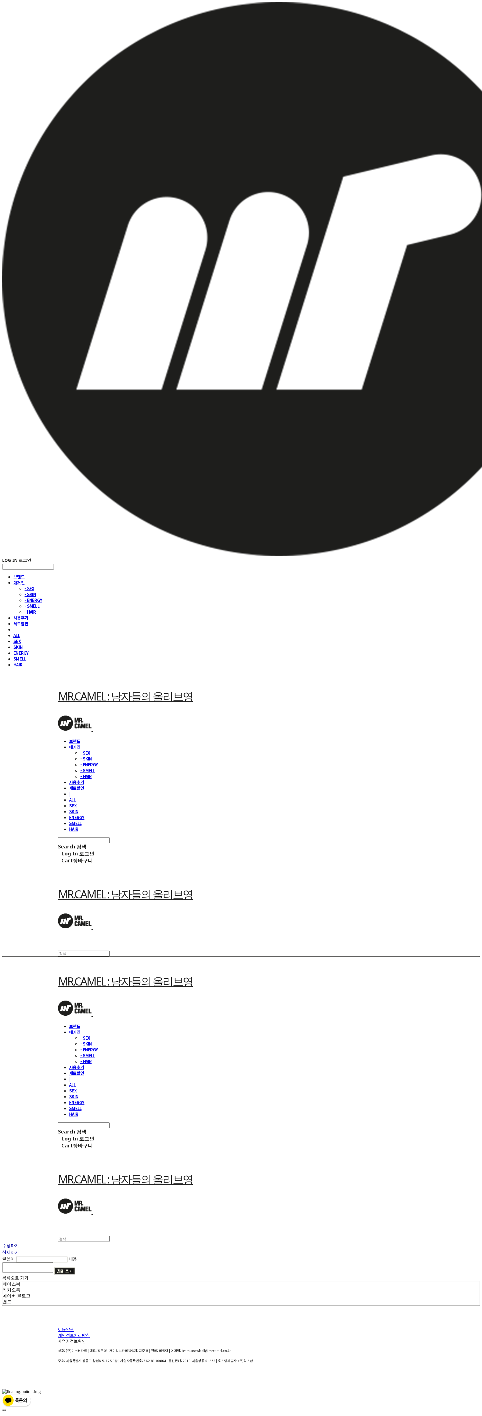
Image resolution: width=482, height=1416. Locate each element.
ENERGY (21, 653)
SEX (17, 641)
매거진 (19, 582)
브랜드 (19, 577)
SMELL (19, 659)
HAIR (17, 665)
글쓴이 (8, 1258)
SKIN (18, 647)
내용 (73, 1258)
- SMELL (32, 606)
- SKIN (30, 594)
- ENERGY (33, 600)
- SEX (29, 588)
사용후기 (20, 618)
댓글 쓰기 (64, 1271)
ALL (16, 635)
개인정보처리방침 (74, 1335)
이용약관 (66, 1329)
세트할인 (20, 623)
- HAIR (30, 612)
